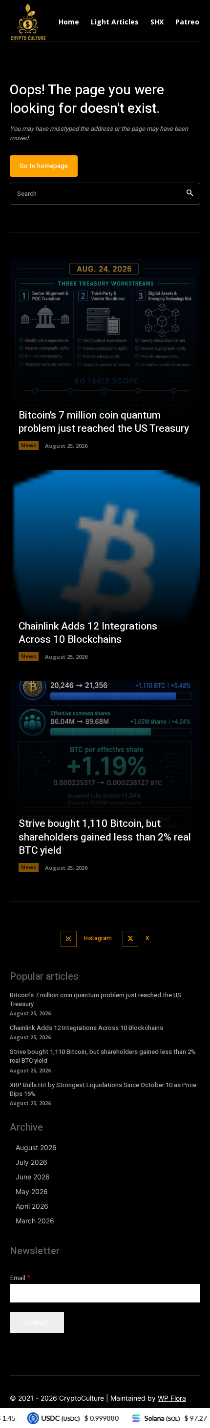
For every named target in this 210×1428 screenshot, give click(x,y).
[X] (131, 939)
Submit (36, 1322)
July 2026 (31, 1162)
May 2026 (32, 1191)
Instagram (98, 938)
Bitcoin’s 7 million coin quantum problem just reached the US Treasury (104, 422)
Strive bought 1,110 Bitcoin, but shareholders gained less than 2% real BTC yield (105, 837)
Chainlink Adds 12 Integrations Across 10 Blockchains (88, 633)
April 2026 (32, 1206)
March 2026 (35, 1221)
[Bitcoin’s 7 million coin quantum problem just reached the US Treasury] (105, 354)
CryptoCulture (81, 1398)
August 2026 (36, 1147)
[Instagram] (69, 939)
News (28, 445)
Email (20, 1278)
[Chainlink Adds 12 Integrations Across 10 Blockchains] (105, 565)
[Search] (189, 194)
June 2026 (33, 1177)
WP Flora (172, 1398)
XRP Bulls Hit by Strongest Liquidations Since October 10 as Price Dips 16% (103, 1089)
